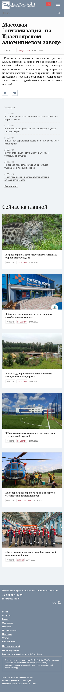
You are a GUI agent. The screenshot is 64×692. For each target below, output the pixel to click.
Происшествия (24, 500)
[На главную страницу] (18, 4)
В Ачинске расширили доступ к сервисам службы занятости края (30, 130)
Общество (24, 50)
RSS (59, 602)
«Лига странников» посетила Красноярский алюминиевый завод (26, 178)
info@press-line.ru (10, 598)
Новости (9, 50)
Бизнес (20, 560)
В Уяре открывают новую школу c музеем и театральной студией (26, 154)
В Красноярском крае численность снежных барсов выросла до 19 (31, 118)
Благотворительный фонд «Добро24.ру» (22, 654)
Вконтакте (54, 602)
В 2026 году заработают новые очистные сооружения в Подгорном (31, 142)
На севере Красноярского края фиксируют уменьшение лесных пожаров (26, 166)
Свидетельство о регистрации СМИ (20, 660)
